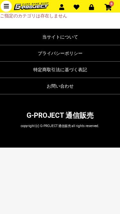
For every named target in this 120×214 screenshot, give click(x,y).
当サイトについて (60, 36)
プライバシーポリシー (60, 53)
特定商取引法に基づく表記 (60, 69)
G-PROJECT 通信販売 (60, 115)
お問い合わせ (60, 86)
